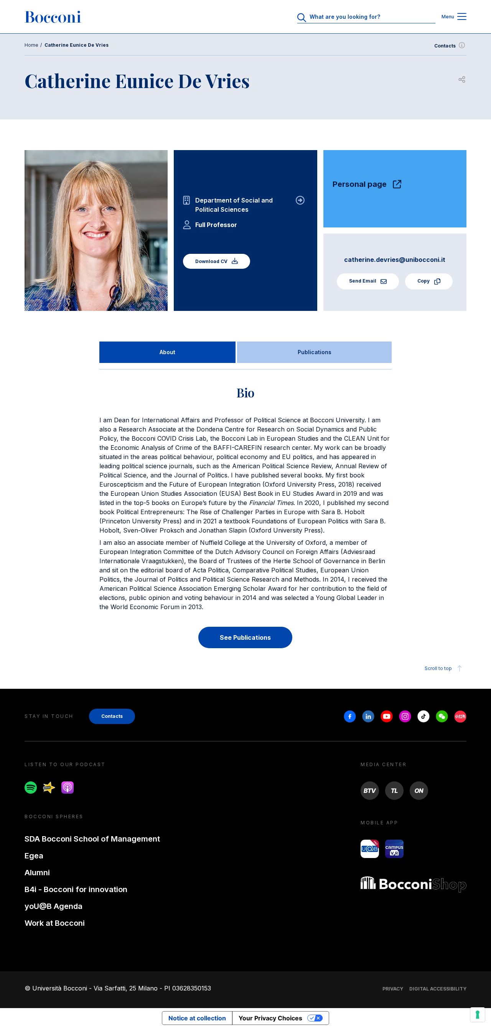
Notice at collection (197, 1018)
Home (31, 45)
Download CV (212, 261)
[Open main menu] (461, 17)
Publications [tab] (314, 352)
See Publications (245, 637)
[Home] (53, 17)
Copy (424, 281)
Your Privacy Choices (270, 1018)
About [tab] (167, 352)
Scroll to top (438, 668)
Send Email (363, 281)
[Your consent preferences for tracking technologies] (477, 1014)
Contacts (445, 46)
